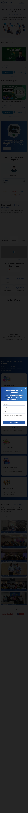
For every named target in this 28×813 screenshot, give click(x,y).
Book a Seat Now (14, 422)
